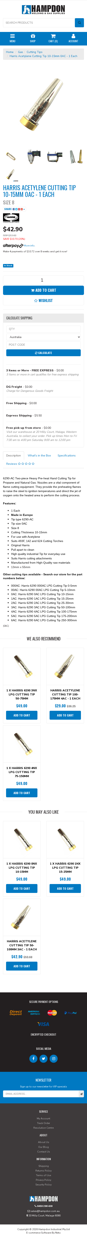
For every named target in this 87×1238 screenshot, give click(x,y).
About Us (43, 1142)
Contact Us (43, 1151)
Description (13, 455)
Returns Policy (43, 1170)
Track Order (43, 1123)
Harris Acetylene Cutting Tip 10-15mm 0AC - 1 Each (43, 56)
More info (29, 245)
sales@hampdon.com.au (45, 1211)
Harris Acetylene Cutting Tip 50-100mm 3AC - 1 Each (22, 945)
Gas (20, 52)
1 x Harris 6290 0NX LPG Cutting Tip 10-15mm (21, 868)
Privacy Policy (43, 1180)
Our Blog (43, 1147)
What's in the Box (39, 455)
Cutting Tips (34, 52)
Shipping (43, 1166)
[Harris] (11, 218)
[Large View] (11, 157)
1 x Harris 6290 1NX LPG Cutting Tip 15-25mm (65, 868)
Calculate (44, 353)
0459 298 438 (44, 1206)
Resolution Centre (43, 1127)
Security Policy (43, 1184)
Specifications (67, 455)
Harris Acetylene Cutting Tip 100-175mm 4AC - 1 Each (65, 694)
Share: (8, 209)
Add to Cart (45, 290)
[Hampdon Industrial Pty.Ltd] (43, 10)
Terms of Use (43, 1175)
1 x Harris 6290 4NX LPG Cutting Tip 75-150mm (21, 772)
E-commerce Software (38, 1232)
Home (10, 52)
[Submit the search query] (79, 22)
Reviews (12, 464)
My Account (43, 1118)
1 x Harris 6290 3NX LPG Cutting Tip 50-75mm (21, 694)
